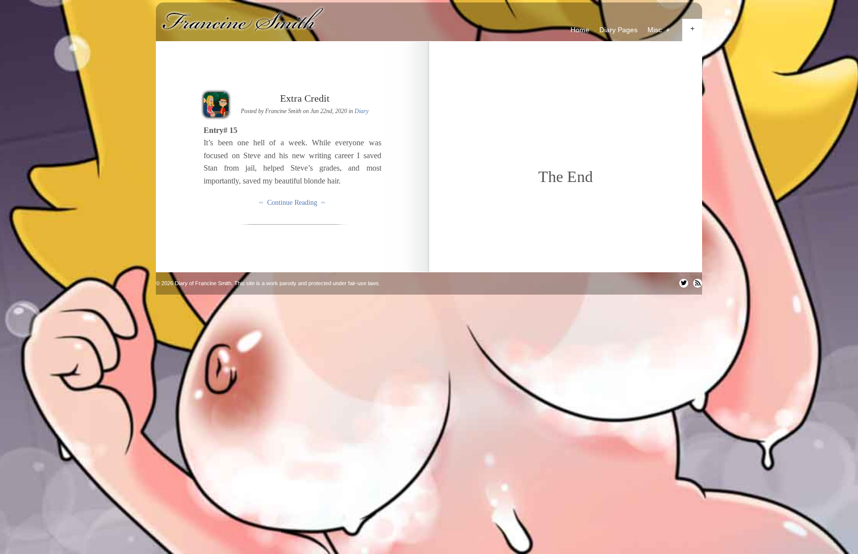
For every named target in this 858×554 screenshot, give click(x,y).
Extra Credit (305, 98)
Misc (658, 30)
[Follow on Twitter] (683, 283)
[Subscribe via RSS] (697, 283)
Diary (361, 111)
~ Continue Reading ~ (292, 202)
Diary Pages (618, 30)
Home (580, 30)
